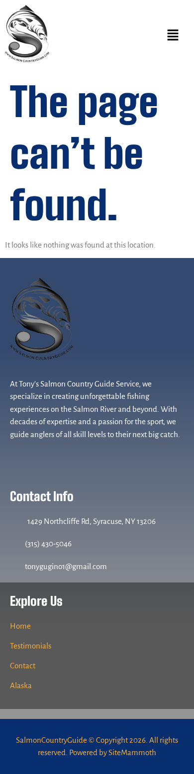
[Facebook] (18, 458)
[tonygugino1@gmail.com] (15, 566)
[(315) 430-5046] (15, 544)
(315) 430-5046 (48, 543)
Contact (22, 665)
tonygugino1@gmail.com (66, 566)
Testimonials (30, 646)
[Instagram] (37, 458)
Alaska (21, 685)
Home (20, 626)
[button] (173, 36)
